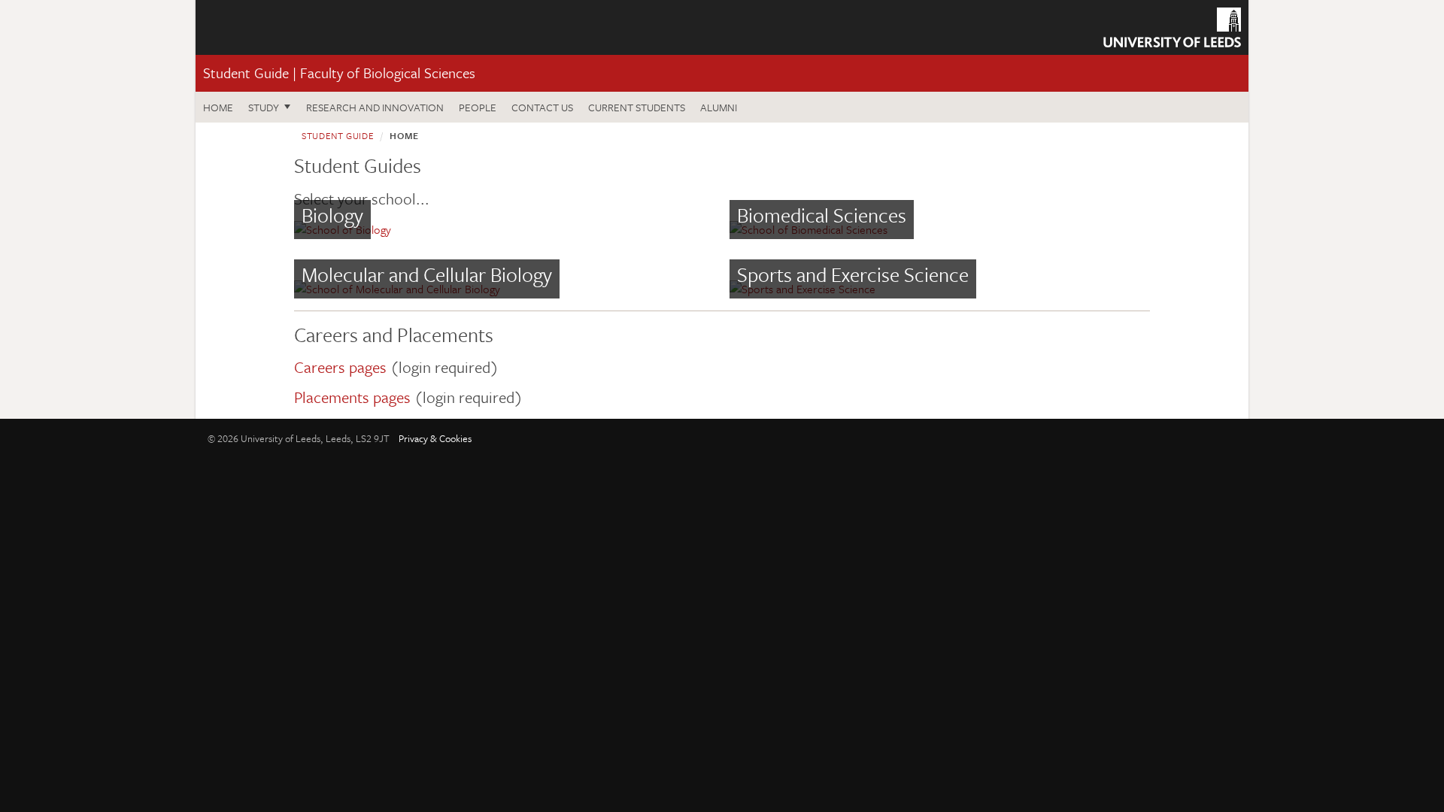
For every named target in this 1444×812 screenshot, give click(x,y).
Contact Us (542, 107)
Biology (332, 215)
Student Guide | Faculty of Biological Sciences (339, 72)
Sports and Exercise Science (853, 274)
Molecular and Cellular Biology (427, 274)
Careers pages (340, 367)
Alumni (718, 107)
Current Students (636, 107)
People (477, 107)
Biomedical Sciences (821, 215)
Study (263, 107)
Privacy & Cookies (435, 438)
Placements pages (352, 397)
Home (218, 107)
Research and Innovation (375, 107)
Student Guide (338, 135)
